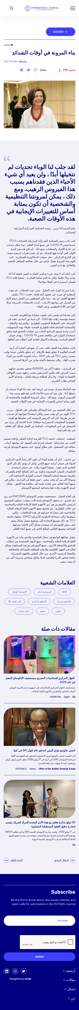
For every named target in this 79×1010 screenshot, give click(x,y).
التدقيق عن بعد (64, 601)
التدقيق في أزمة (39, 601)
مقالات (70, 980)
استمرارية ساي (44, 591)
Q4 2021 (58, 31)
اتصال (71, 989)
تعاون (58, 611)
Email (71, 911)
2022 (64, 591)
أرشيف (70, 970)
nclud (28, 978)
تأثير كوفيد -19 (14, 601)
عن (73, 998)
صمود (42, 611)
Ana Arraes (11, 61)
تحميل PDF (69, 70)
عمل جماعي (23, 611)
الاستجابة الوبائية (19, 591)
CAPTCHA (67, 931)
